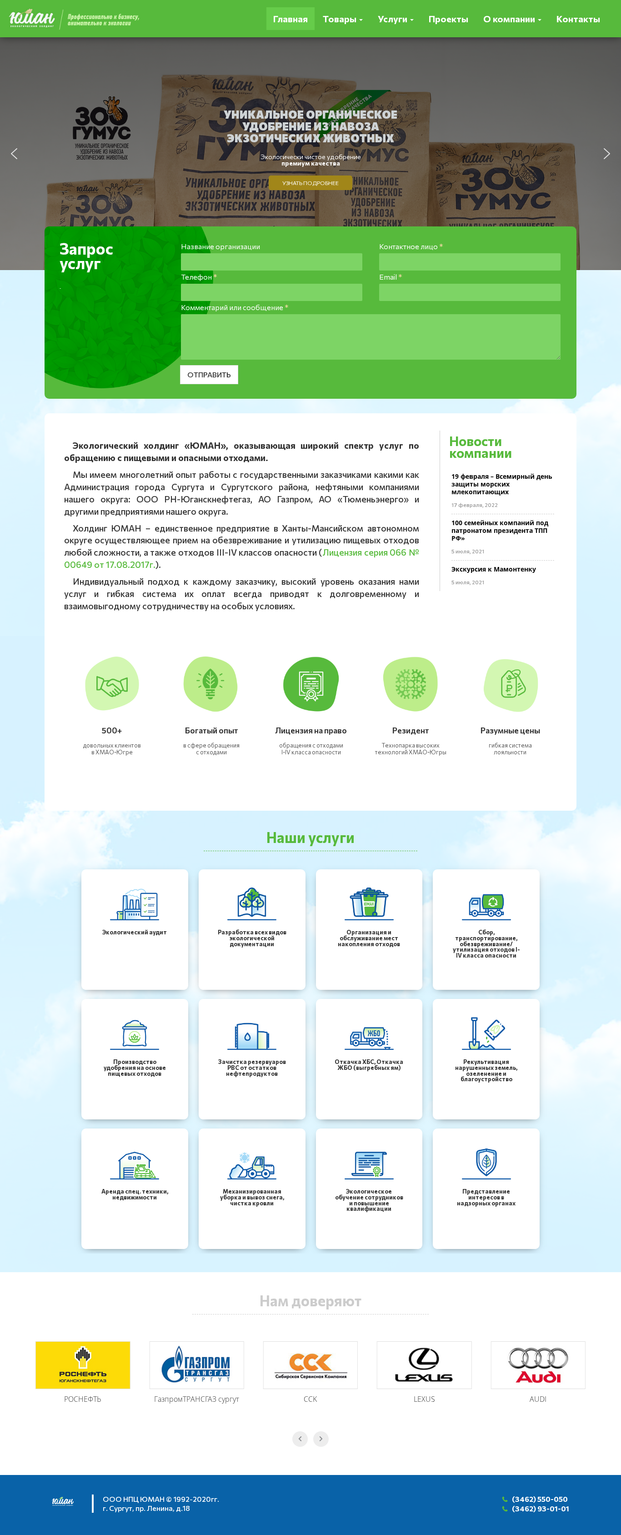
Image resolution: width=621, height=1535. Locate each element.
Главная (290, 18)
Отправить (209, 374)
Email (390, 276)
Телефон (199, 276)
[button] (14, 153)
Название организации (220, 246)
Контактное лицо (411, 246)
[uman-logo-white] (67, 1505)
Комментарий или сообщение (234, 307)
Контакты (578, 18)
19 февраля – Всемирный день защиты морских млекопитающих (501, 484)
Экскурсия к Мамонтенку (493, 569)
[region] (310, 153)
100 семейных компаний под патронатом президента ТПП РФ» (499, 530)
